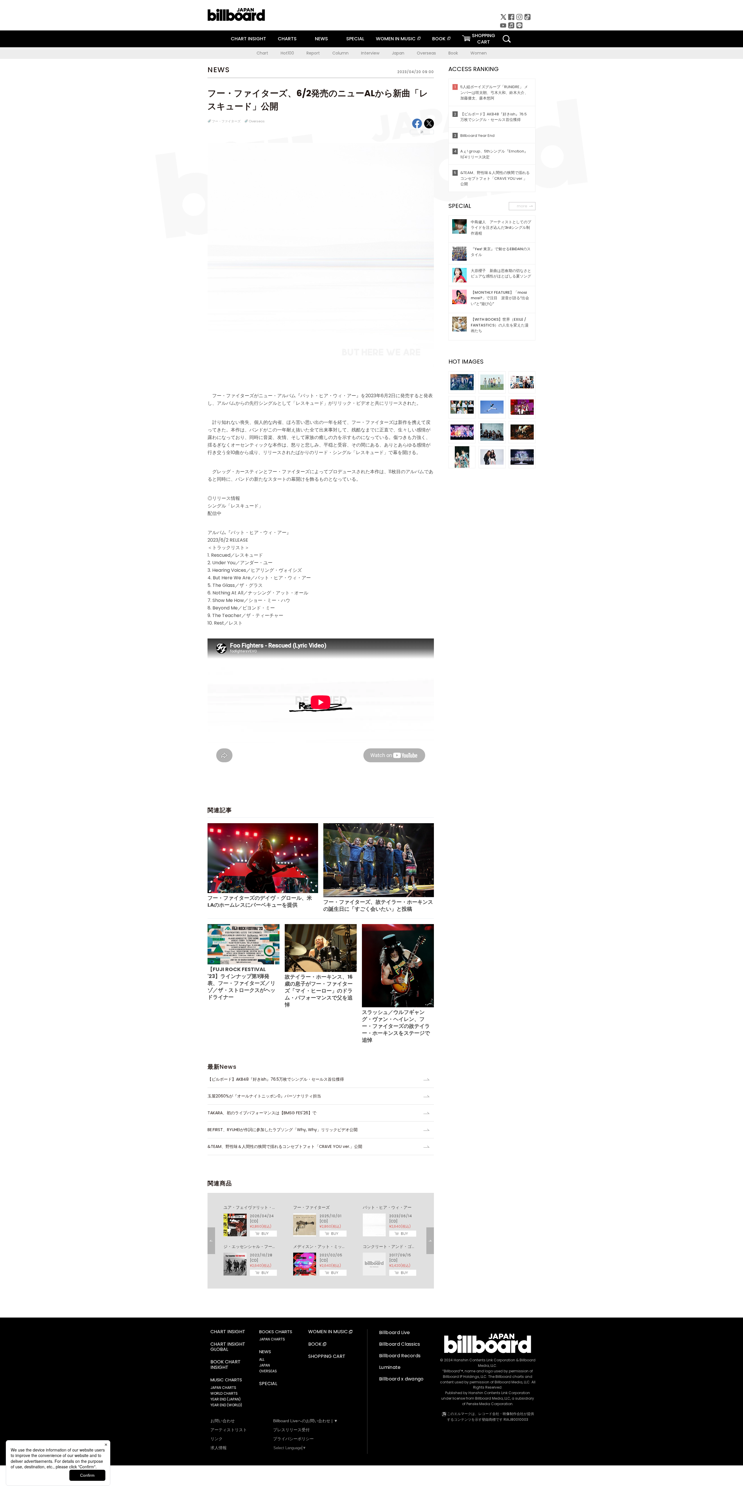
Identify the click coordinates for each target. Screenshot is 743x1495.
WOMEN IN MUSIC (396, 38)
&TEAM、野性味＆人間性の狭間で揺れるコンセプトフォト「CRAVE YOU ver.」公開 (285, 1146)
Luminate (390, 1367)
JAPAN (264, 1365)
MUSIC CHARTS (226, 1379)
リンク (216, 1438)
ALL (261, 1359)
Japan (398, 53)
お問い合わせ (222, 1420)
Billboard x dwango (401, 1379)
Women (478, 53)
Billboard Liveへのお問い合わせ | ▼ (305, 1420)
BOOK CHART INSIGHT (225, 1364)
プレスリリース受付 (291, 1429)
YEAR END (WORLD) (226, 1405)
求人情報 (218, 1447)
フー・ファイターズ (226, 121)
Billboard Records (400, 1355)
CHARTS (287, 38)
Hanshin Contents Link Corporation (484, 1360)
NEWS (321, 38)
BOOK (439, 38)
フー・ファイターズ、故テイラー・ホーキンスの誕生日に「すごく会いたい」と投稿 (378, 905)
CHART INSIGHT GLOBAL (227, 1347)
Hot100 (287, 53)
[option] (320, 1241)
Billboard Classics (399, 1344)
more (522, 206)
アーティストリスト (228, 1429)
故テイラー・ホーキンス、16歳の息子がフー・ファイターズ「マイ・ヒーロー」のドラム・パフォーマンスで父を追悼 (319, 990)
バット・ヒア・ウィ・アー (387, 1207)
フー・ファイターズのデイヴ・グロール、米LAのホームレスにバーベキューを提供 (260, 901)
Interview (370, 53)
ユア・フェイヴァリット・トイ (251, 1207)
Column (340, 53)
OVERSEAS (268, 1371)
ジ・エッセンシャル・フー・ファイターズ (262, 1246)
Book (453, 53)
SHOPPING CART (326, 1356)
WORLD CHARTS (224, 1393)
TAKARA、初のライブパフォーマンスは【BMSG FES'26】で (262, 1113)
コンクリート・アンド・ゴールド (393, 1246)
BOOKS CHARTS (275, 1331)
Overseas (426, 53)
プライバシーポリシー (293, 1438)
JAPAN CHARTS (223, 1387)
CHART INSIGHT (248, 38)
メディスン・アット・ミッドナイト (325, 1246)
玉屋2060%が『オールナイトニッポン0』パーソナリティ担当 (264, 1096)
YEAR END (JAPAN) (225, 1399)
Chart (262, 53)
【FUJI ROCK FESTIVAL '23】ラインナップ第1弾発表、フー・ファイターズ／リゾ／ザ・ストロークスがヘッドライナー (241, 983)
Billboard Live (394, 1332)
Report (313, 53)
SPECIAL (355, 38)
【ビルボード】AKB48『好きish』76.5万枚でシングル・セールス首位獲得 (278, 1079)
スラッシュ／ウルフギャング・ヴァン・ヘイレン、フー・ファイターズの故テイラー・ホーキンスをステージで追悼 (396, 1026)
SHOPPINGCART (483, 38)
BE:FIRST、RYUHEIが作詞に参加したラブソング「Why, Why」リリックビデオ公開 (283, 1130)
